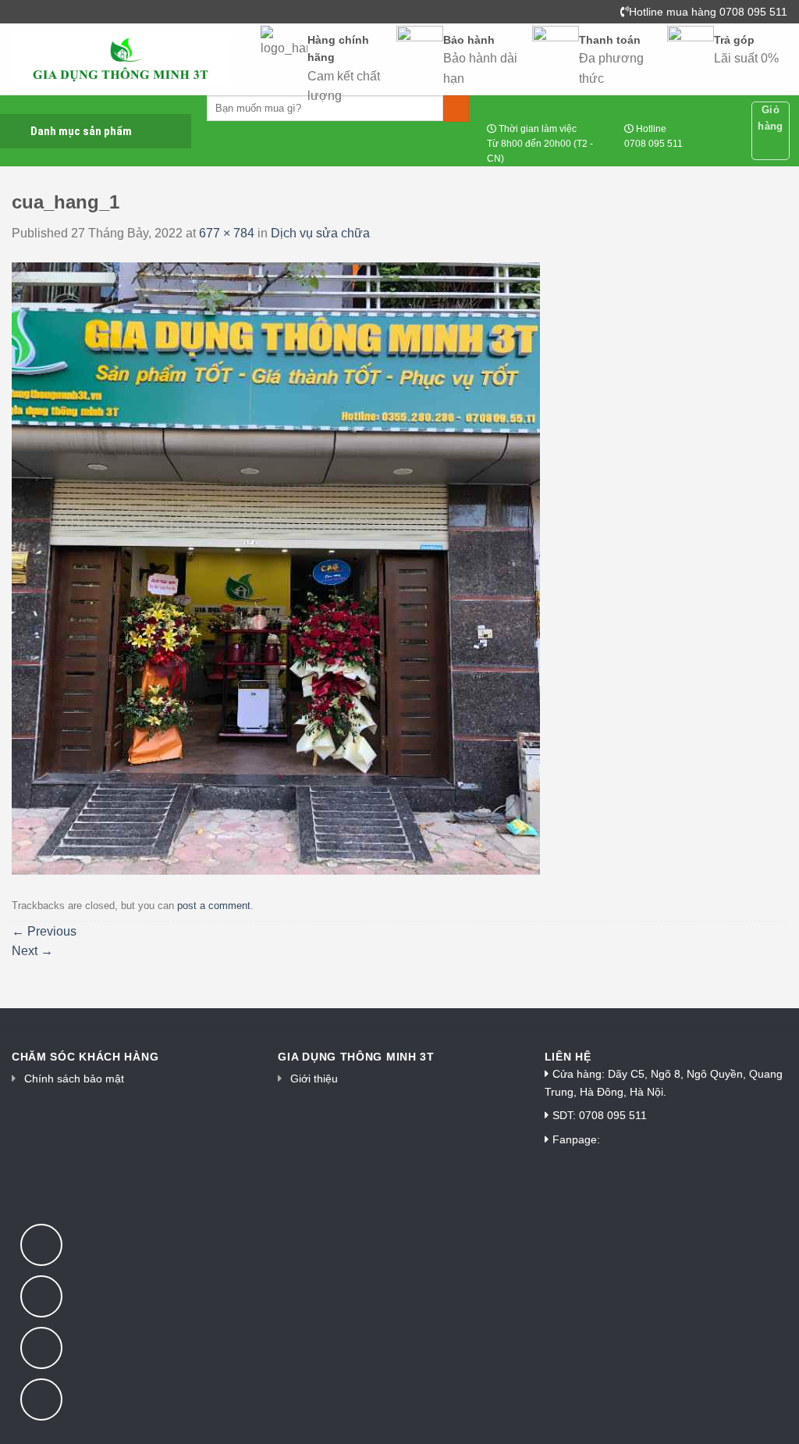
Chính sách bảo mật (74, 1078)
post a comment (213, 905)
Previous (44, 931)
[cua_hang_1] (276, 567)
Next (32, 950)
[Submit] (456, 108)
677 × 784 (226, 233)
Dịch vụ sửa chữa (320, 233)
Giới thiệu (314, 1078)
